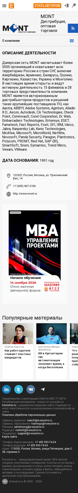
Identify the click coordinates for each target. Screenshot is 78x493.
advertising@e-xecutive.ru (29, 426)
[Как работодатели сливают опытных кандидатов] (17, 333)
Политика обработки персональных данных (29, 414)
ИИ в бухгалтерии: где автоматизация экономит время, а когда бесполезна (51, 360)
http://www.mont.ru (25, 193)
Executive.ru (9, 405)
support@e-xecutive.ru (31, 433)
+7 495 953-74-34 (45, 442)
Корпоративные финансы (49, 348)
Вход (66, 5)
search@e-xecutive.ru (39, 420)
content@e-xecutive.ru (28, 430)
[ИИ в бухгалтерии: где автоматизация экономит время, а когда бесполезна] (51, 333)
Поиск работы (14, 347)
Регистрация (74, 5)
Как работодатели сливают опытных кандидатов (18, 354)
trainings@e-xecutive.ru (45, 423)
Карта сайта (9, 436)
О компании (11, 40)
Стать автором (47, 5)
